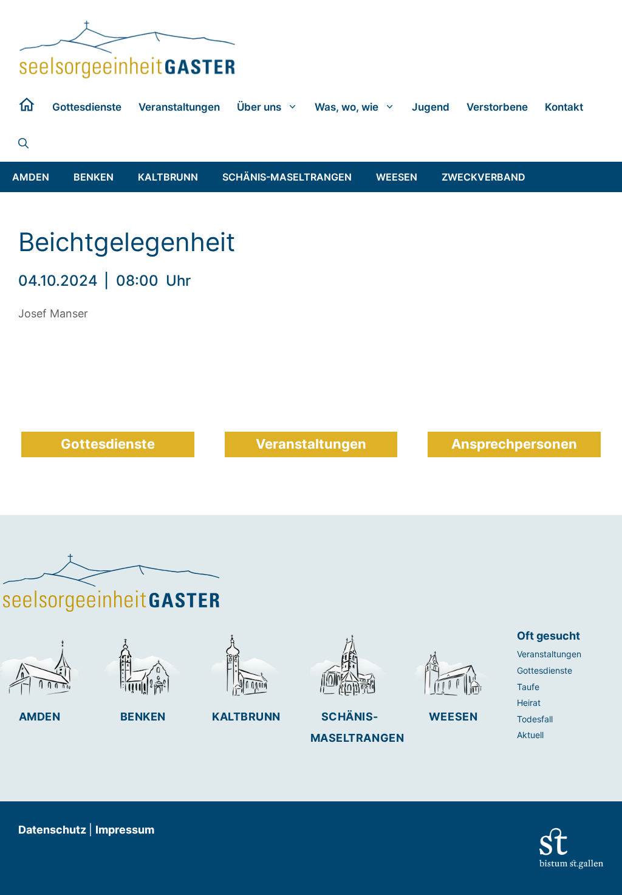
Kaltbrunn (246, 716)
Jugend (430, 107)
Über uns (259, 107)
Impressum (124, 829)
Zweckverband (483, 177)
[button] (23, 143)
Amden (40, 716)
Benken (143, 716)
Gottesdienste (86, 107)
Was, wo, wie (346, 107)
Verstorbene (497, 107)
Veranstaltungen (179, 107)
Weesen (453, 716)
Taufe (528, 687)
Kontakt (564, 107)
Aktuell (530, 735)
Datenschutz (53, 829)
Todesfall (535, 719)
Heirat (529, 702)
